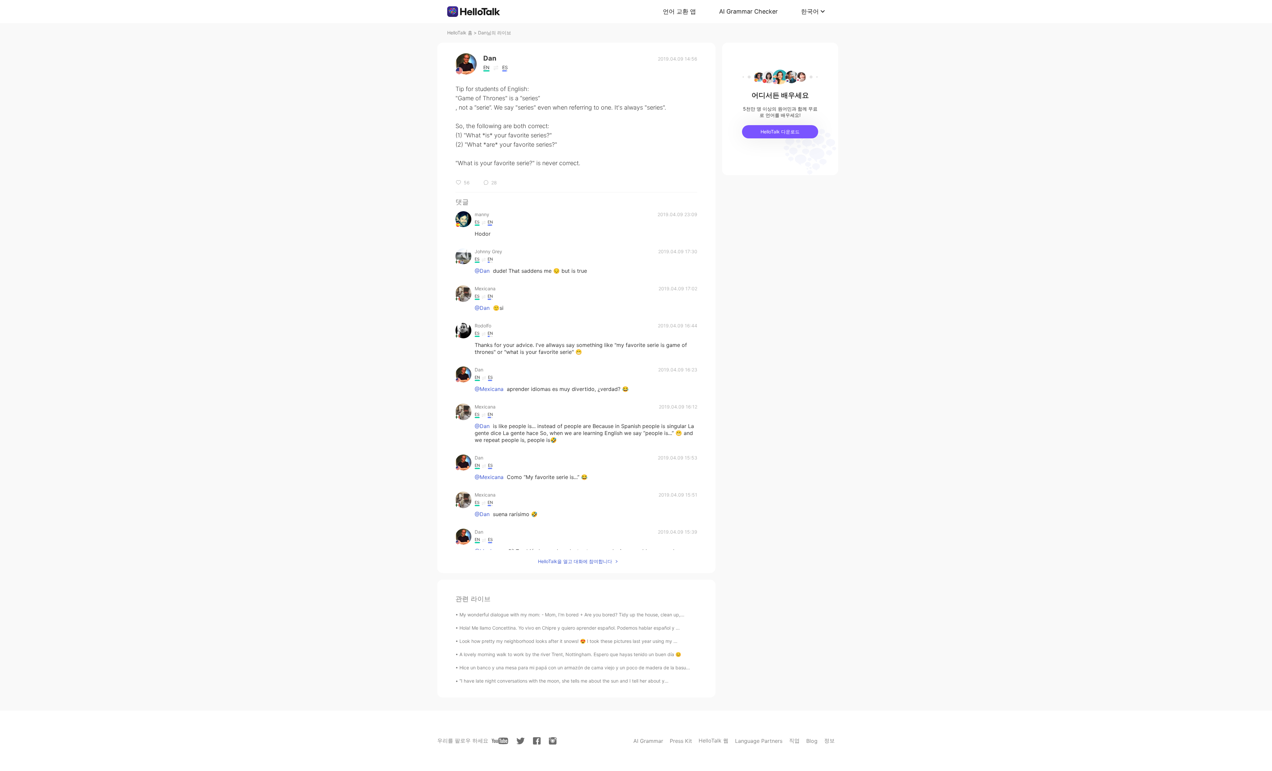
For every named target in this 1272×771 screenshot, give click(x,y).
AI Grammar (648, 741)
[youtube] (500, 741)
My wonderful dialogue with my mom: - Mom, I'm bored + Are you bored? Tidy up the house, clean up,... (571, 614)
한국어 (810, 11)
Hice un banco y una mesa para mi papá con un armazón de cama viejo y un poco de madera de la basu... (574, 667)
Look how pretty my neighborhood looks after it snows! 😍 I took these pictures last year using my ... (568, 641)
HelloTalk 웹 (713, 740)
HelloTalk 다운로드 (780, 131)
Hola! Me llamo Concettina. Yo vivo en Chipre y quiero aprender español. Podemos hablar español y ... (569, 628)
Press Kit (681, 741)
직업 (794, 740)
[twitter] (520, 741)
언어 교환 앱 (679, 11)
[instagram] (552, 741)
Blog (812, 741)
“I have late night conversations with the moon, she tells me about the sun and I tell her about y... (563, 681)
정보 (829, 740)
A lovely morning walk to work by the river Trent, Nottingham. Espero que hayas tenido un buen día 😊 (570, 654)
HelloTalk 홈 (459, 32)
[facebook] (537, 741)
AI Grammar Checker (748, 11)
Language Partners (758, 741)
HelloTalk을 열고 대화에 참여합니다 (575, 561)
